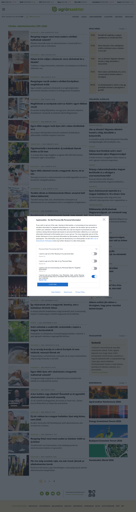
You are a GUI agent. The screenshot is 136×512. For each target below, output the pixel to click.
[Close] (105, 220)
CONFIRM (53, 284)
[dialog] (68, 256)
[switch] (94, 253)
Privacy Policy (80, 292)
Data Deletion (56, 292)
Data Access (68, 292)
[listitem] (68, 249)
